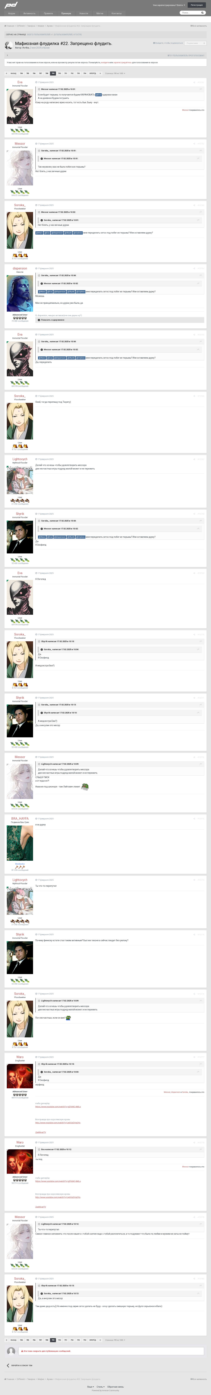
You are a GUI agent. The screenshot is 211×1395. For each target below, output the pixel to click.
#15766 (201, 396)
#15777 (201, 1057)
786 (34, 73)
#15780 (201, 1278)
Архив (46, 47)
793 (78, 73)
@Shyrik (68, 233)
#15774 (201, 880)
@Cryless (78, 233)
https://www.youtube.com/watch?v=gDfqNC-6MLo (58, 1106)
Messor (45, 89)
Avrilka (25, 47)
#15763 (201, 205)
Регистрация (197, 5)
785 (27, 73)
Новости (84, 13)
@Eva (98, 95)
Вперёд (93, 73)
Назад (13, 73)
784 (21, 73)
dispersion (20, 268)
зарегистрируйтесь (122, 62)
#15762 (201, 144)
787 (40, 73)
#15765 (201, 335)
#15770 (201, 634)
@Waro (39, 233)
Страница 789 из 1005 (114, 73)
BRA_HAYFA (20, 818)
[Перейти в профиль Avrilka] (9, 45)
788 (46, 73)
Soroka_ (45, 150)
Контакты (117, 13)
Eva (19, 82)
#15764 (201, 268)
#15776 (201, 994)
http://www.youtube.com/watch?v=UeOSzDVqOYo (57, 1123)
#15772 (201, 757)
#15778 (201, 1142)
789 (53, 73)
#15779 (201, 1217)
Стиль (100, 1387)
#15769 (201, 573)
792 (72, 73)
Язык (90, 1387)
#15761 (201, 82)
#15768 (201, 514)
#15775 (201, 934)
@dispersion (57, 233)
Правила (48, 13)
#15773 (201, 818)
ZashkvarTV (40, 1132)
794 (84, 73)
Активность (29, 13)
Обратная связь (115, 1387)
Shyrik (20, 514)
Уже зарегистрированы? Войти (168, 5)
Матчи (100, 13)
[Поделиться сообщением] (194, 82)
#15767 (201, 459)
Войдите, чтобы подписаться (169, 43)
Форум (11, 13)
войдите (105, 62)
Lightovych (20, 459)
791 (65, 73)
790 (59, 73)
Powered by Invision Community (105, 1390)
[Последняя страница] (100, 73)
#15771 (201, 698)
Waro (20, 1057)
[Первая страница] (6, 73)
